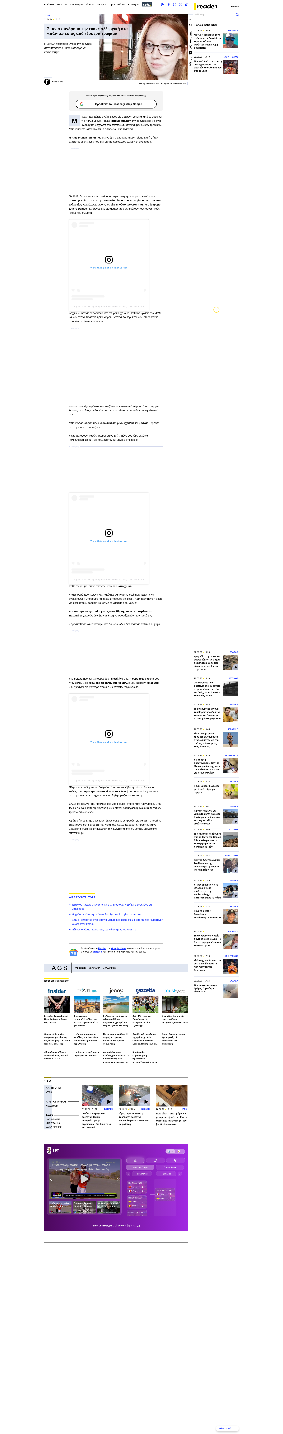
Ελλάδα (90, 4)
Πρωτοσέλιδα (117, 4)
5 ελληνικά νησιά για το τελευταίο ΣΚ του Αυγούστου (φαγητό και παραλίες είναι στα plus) (115, 1021)
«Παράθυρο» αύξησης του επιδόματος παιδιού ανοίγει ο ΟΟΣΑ (56, 1055)
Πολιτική (62, 4)
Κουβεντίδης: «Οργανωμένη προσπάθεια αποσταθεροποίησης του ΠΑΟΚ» (145, 1057)
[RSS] (162, 4)
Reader (102, 948)
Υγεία (49, 1091)
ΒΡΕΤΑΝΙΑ (95, 968)
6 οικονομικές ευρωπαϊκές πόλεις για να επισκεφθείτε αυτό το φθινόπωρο (86, 1021)
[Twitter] (180, 4)
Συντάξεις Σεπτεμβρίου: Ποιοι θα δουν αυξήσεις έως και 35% (56, 1019)
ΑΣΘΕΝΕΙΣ (81, 968)
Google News (118, 948)
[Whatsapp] (190, 58)
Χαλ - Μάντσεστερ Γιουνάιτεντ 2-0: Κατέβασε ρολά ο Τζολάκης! (142, 1021)
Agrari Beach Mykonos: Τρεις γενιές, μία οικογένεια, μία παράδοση (174, 1039)
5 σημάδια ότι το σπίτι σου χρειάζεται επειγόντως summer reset (175, 1019)
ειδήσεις (97, 951)
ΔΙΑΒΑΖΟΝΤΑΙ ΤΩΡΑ (82, 897)
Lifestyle (133, 4)
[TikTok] (186, 4)
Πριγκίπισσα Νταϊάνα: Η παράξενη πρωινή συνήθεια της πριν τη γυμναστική (115, 1039)
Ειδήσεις (49, 4)
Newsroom (52, 1105)
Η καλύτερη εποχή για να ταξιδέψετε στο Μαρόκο (86, 1054)
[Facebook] (168, 4)
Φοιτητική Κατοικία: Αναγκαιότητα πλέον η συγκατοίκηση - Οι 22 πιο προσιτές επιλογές (57, 1039)
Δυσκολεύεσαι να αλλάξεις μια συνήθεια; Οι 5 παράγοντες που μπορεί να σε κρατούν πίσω (116, 1057)
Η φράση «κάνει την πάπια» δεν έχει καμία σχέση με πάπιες (106, 914)
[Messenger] (190, 52)
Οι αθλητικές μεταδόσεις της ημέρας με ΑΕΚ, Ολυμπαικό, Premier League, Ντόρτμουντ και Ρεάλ (145, 1039)
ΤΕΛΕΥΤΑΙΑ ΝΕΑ (205, 24)
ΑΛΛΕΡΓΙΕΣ (110, 968)
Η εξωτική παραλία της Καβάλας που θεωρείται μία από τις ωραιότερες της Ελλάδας (86, 1039)
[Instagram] (174, 4)
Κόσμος (102, 4)
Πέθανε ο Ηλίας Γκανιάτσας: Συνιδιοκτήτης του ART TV (104, 929)
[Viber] (190, 64)
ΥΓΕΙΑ (47, 15)
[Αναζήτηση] (237, 14)
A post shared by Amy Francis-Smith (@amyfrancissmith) (109, 306)
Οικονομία (76, 4)
